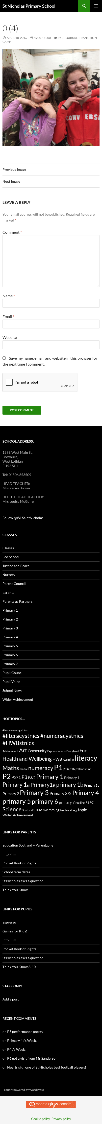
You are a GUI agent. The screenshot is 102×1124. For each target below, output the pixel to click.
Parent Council (14, 583)
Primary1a (42, 784)
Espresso (9, 922)
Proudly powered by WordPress (23, 1090)
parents (8, 592)
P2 (6, 776)
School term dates (16, 872)
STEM (37, 810)
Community (37, 751)
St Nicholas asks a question (23, 881)
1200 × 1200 (42, 38)
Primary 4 (10, 637)
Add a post (10, 999)
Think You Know (15, 890)
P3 (24, 777)
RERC (89, 802)
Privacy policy (61, 1119)
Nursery (8, 575)
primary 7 (67, 802)
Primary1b (91, 785)
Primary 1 (10, 610)
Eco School (10, 557)
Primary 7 (10, 664)
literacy (86, 758)
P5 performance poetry (25, 1031)
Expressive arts (56, 751)
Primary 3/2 (61, 793)
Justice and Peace (15, 566)
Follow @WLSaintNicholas (22, 518)
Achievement (10, 751)
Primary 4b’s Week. (22, 1040)
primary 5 (16, 801)
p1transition (84, 769)
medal (23, 769)
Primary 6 (10, 655)
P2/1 (16, 777)
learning (68, 759)
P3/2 (31, 777)
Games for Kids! (14, 931)
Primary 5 (10, 646)
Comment (12, 232)
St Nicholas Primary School (28, 6)
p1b (72, 769)
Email (8, 316)
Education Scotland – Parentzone (27, 845)
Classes (8, 548)
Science (12, 809)
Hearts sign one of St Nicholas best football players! (46, 1067)
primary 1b (69, 784)
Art (23, 750)
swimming (51, 810)
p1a (66, 769)
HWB (57, 759)
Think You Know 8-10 (19, 967)
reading (80, 802)
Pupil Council (13, 673)
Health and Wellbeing (27, 759)
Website (9, 337)
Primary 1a (16, 784)
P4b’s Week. (16, 1049)
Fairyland (72, 751)
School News (12, 690)
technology (68, 810)
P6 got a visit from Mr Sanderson (32, 1058)
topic (82, 809)
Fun (83, 750)
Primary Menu (96, 6)
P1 (58, 767)
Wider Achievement (17, 699)
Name (8, 295)
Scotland (27, 810)
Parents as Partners (17, 601)
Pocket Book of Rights (19, 863)
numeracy (40, 767)
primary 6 (45, 801)
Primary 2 (10, 619)
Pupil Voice (11, 681)
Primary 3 (10, 628)
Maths (10, 767)
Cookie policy (40, 1119)
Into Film (9, 854)
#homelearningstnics (14, 730)
